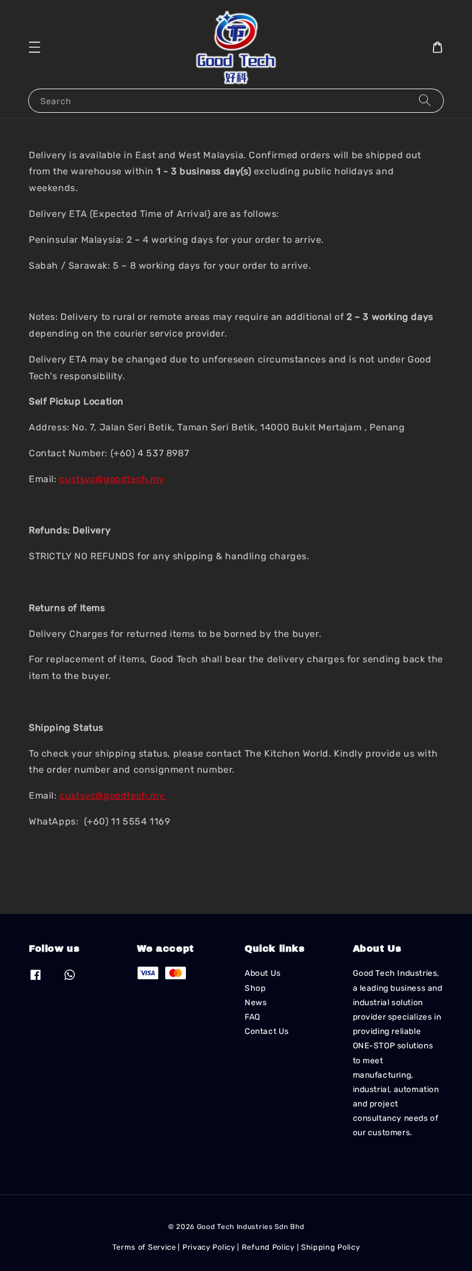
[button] (34, 47)
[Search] (424, 100)
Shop (255, 988)
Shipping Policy (330, 1247)
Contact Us (267, 1031)
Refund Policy (268, 1247)
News (256, 1002)
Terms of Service (144, 1247)
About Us (263, 973)
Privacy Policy (208, 1247)
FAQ (252, 1017)
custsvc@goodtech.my (111, 479)
